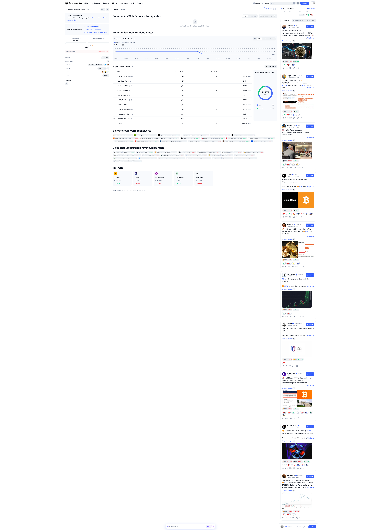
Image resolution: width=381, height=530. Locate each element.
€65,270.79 (166, 164)
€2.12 (127, 167)
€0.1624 (223, 170)
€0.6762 (148, 170)
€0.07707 (221, 167)
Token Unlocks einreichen (93, 29)
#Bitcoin (285, 85)
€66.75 (173, 167)
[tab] (245, 28)
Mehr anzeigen (311, 8)
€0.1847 (197, 167)
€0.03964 (124, 164)
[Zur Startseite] (73, 3)
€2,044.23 (209, 164)
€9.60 (245, 167)
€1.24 (187, 164)
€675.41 (254, 164)
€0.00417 (199, 170)
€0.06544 (246, 170)
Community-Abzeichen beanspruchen (97, 32)
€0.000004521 (172, 170)
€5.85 (145, 164)
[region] (168, 3)
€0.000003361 (126, 170)
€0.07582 (151, 167)
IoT (67, 83)
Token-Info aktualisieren (93, 26)
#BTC (304, 85)
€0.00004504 (128, 173)
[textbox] (297, 527)
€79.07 (232, 164)
